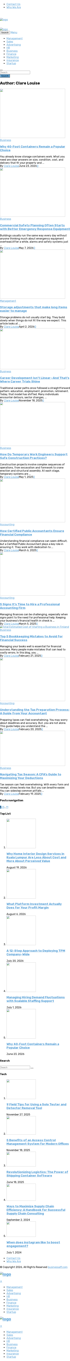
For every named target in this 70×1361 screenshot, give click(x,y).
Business (12, 50)
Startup (11, 63)
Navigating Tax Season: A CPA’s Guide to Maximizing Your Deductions (30, 776)
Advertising (14, 44)
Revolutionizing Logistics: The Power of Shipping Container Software (37, 1173)
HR (8, 47)
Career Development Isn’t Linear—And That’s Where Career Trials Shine (34, 379)
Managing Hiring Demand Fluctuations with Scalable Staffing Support (36, 999)
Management (15, 38)
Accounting (7, 524)
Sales (10, 41)
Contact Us (13, 4)
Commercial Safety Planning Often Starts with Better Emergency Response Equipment (35, 227)
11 (7, 807)
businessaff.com (58, 1267)
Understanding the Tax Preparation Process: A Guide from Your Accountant (34, 711)
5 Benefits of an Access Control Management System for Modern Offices (38, 1142)
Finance (11, 54)
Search (5, 76)
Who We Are (14, 7)
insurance (13, 60)
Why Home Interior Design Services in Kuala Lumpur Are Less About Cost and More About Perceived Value (36, 857)
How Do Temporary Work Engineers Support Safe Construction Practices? (34, 456)
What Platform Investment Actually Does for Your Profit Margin (34, 905)
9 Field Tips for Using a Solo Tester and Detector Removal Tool (36, 1106)
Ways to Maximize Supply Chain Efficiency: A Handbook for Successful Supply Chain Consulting (36, 1210)
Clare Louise (11, 165)
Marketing (13, 57)
